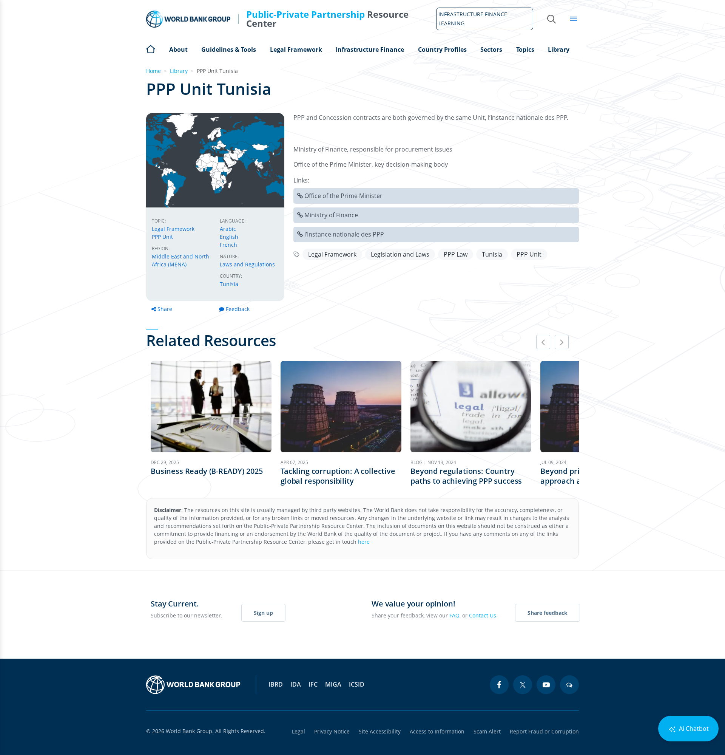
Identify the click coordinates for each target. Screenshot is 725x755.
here (364, 541)
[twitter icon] (522, 684)
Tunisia (229, 284)
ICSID (356, 684)
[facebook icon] (499, 684)
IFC (313, 684)
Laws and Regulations (247, 264)
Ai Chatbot (693, 728)
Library (558, 49)
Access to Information (437, 731)
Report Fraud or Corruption (544, 731)
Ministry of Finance (331, 215)
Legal (298, 731)
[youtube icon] (546, 684)
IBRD (275, 684)
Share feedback (548, 612)
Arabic (228, 228)
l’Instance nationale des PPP (344, 234)
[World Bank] (193, 684)
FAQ (454, 615)
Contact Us (482, 615)
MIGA (333, 684)
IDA (295, 684)
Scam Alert (487, 731)
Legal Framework (296, 49)
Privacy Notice (332, 731)
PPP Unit (162, 236)
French (228, 244)
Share (164, 309)
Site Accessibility (380, 731)
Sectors (491, 49)
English (229, 236)
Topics (525, 49)
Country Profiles (442, 49)
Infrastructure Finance (370, 49)
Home (150, 48)
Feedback (238, 309)
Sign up (263, 612)
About (178, 49)
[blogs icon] (569, 684)
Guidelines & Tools (228, 49)
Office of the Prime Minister (343, 196)
